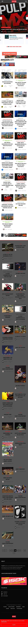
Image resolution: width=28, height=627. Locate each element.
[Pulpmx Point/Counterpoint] (20, 489)
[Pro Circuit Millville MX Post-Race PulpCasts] (21, 156)
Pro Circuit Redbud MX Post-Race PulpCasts (7, 225)
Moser (7, 608)
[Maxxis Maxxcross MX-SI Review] (7, 75)
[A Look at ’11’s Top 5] (20, 329)
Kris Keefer (5, 86)
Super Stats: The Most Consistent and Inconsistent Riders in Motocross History (21, 123)
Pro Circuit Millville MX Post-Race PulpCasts (20, 165)
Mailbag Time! (7, 414)
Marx (23, 606)
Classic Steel (20, 98)
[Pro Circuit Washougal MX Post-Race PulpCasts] (7, 135)
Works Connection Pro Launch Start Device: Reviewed (8, 404)
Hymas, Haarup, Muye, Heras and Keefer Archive (14, 29)
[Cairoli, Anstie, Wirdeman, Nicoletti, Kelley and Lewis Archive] (21, 176)
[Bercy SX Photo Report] (7, 471)
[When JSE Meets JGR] (7, 509)
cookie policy (4, 621)
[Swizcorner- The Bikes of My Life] (7, 349)
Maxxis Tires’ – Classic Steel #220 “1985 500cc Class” (21, 102)
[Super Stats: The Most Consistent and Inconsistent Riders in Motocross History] (21, 114)
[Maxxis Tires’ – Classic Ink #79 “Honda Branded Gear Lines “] (7, 176)
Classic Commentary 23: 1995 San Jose (7, 275)
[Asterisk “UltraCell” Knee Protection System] (20, 511)
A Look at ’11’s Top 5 (20, 336)
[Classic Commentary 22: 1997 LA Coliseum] (20, 309)
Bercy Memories (20, 469)
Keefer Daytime (20, 202)
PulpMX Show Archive (5, 27)
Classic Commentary (20, 314)
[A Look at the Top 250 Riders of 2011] (7, 247)
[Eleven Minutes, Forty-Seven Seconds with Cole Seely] (20, 287)
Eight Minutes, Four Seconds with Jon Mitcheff (20, 396)
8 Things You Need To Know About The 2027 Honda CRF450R (7, 102)
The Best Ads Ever (20, 273)
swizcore (4, 31)
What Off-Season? (20, 347)
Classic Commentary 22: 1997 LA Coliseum (20, 318)
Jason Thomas (11, 606)
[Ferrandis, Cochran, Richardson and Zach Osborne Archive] (7, 197)
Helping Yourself (20, 385)
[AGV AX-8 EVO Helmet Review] (7, 287)
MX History (20, 271)
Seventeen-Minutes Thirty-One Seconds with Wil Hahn (7, 497)
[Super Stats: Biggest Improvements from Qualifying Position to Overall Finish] (7, 156)
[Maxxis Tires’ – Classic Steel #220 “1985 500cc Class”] (21, 94)
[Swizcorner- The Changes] (7, 426)
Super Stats (20, 118)
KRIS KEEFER (18, 606)
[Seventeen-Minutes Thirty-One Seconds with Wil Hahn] (7, 489)
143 (10, 550)
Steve (19, 168)
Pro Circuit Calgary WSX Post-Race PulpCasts (20, 84)
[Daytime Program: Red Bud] (21, 197)
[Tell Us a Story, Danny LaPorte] (7, 448)
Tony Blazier (18, 106)
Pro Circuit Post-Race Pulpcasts (20, 80)
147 (20, 550)
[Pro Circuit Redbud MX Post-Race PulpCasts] (7, 217)
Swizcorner (7, 355)
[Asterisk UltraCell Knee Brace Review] (7, 330)
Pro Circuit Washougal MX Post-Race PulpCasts (7, 144)
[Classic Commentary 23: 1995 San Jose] (7, 266)
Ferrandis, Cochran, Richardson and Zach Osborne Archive (7, 206)
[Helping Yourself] (20, 373)
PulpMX (3, 565)
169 (24, 550)
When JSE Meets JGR (7, 516)
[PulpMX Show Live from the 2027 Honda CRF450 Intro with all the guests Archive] (7, 114)
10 (20, 46)
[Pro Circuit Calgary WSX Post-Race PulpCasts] (21, 75)
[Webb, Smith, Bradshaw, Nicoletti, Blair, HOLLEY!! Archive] (21, 135)
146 (17, 550)
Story (7, 99)
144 (12, 550)
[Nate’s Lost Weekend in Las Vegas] (20, 426)
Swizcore (13, 608)
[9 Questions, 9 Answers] (7, 308)
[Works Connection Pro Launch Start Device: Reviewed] (7, 396)
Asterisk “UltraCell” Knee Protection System (20, 523)
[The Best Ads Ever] (20, 266)
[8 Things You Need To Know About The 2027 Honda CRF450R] (7, 94)
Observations (20, 441)
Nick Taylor (19, 128)
